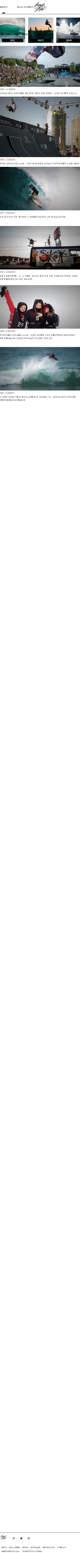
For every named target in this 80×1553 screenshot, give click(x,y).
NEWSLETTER (49, 1547)
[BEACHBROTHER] (5, 1537)
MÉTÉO (4, 34)
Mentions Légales (10, 1551)
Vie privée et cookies (32, 1551)
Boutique (21, 34)
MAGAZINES (25, 7)
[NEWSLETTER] (49, 34)
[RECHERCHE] (40, 34)
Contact (61, 1547)
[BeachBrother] (40, 13)
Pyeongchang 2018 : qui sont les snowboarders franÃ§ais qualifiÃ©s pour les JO (37, 337)
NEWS (4, 7)
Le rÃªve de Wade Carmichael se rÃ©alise (33, 216)
